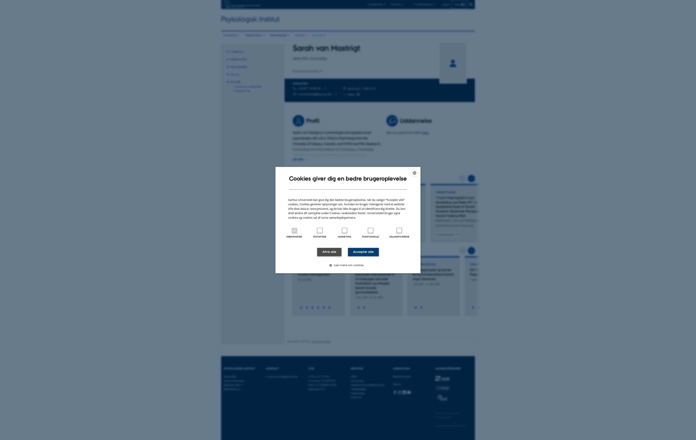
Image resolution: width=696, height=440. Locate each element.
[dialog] (348, 220)
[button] (348, 265)
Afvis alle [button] (329, 252)
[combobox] (414, 173)
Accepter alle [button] (363, 252)
